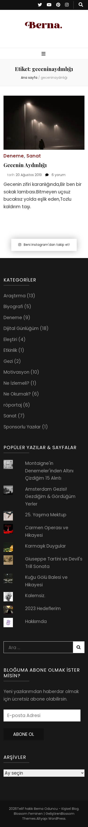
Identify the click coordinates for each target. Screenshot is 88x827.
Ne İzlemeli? (16, 383)
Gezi (8, 361)
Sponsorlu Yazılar (22, 427)
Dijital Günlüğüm (21, 328)
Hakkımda (36, 621)
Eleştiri (10, 339)
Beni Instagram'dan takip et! (47, 244)
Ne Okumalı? (17, 394)
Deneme (14, 156)
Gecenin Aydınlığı (25, 165)
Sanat (34, 156)
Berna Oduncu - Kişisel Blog (56, 808)
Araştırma (15, 296)
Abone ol (23, 734)
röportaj (13, 405)
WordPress (56, 818)
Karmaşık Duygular (45, 546)
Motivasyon (16, 372)
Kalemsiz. (35, 595)
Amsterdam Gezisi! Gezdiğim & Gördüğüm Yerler (50, 496)
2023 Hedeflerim (43, 608)
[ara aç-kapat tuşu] (81, 5)
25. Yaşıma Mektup (45, 515)
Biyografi (13, 306)
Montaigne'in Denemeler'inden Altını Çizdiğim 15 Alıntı (49, 470)
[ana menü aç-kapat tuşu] (44, 54)
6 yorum (58, 174)
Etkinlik (10, 350)
